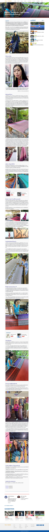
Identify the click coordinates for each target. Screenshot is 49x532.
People (22, 1)
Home (15, 1)
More (43, 20)
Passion (25, 1)
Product (34, 1)
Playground (29, 1)
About (18, 1)
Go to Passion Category (9, 505)
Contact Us (15, 527)
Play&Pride (38, 1)
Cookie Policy (32, 526)
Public (42, 1)
